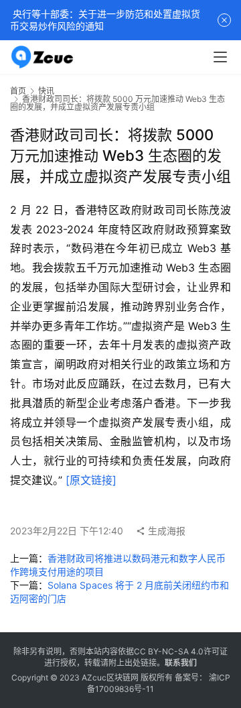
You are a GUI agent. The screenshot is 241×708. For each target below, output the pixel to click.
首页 (18, 91)
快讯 (46, 91)
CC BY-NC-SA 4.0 (169, 651)
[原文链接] (91, 480)
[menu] (220, 57)
